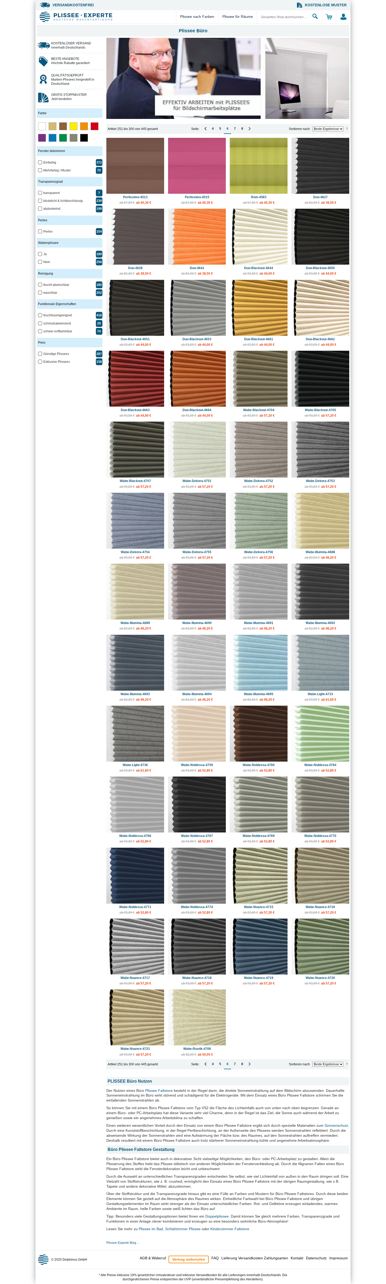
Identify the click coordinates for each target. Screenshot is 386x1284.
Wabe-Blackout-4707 (135, 483)
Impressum (338, 1258)
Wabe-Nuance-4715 (259, 909)
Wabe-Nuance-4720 (320, 980)
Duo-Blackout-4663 (135, 412)
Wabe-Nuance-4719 (259, 980)
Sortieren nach (299, 129)
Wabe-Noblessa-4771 (135, 909)
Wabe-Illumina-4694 (197, 696)
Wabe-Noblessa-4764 (320, 767)
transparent (51, 193)
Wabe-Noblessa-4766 (135, 838)
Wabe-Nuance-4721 (135, 1051)
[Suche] (315, 16)
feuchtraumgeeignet (57, 315)
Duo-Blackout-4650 (320, 270)
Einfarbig (49, 162)
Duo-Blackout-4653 (197, 342)
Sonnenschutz (336, 1125)
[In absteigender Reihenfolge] (347, 129)
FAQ (215, 1258)
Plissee (151, 1090)
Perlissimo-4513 (135, 200)
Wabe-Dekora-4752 (259, 483)
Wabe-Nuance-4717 (135, 980)
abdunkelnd (51, 209)
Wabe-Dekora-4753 (320, 483)
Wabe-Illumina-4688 (320, 554)
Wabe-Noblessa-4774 (197, 909)
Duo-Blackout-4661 (259, 342)
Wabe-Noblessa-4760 (259, 767)
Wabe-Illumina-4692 (320, 625)
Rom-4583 (259, 200)
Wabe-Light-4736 (135, 767)
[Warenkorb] (329, 16)
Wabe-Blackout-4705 (320, 412)
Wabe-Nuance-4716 (320, 909)
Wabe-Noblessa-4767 (197, 838)
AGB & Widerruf (153, 1258)
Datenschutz (316, 1258)
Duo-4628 (135, 270)
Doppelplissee (217, 1216)
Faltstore (165, 1090)
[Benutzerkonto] (343, 16)
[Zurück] (205, 129)
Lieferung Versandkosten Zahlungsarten (254, 1258)
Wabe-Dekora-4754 (135, 554)
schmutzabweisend (57, 323)
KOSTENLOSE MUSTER (326, 5)
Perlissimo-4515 (197, 200)
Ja (45, 254)
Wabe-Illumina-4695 (259, 696)
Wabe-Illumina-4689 (135, 625)
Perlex (48, 231)
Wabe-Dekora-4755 (197, 554)
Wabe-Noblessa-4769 (259, 838)
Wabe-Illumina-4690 (197, 625)
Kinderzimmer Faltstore (229, 1229)
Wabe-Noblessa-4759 (197, 767)
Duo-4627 (320, 200)
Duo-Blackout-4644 (259, 270)
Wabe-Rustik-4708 (197, 1051)
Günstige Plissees (56, 354)
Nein (46, 262)
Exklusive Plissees (56, 362)
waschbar (50, 293)
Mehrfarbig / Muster (57, 170)
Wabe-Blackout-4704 (259, 412)
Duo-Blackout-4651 (135, 342)
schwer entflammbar (57, 331)
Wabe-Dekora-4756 (259, 554)
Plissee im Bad (151, 1229)
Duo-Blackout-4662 (320, 342)
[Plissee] (107, 17)
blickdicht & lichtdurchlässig (63, 201)
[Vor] (249, 129)
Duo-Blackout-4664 (197, 412)
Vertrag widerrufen (188, 1259)
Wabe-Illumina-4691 (259, 625)
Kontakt (297, 1258)
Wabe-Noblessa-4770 (320, 838)
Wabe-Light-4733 (320, 696)
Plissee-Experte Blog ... (122, 1243)
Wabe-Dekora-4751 (197, 483)
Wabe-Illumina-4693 (135, 696)
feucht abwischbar (56, 285)
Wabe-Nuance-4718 (197, 980)
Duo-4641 (197, 270)
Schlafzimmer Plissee (183, 1229)
